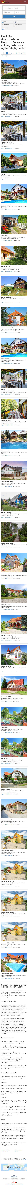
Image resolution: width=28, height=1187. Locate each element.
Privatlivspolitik (19, 1184)
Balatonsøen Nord (8, 209)
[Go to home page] (5, 2)
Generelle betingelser (10, 1184)
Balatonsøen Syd (8, 85)
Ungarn (2, 85)
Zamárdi (17, 1151)
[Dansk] (20, 2)
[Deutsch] (18, 2)
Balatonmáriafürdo (5, 1150)
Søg (14, 16)
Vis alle (24, 1159)
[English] (21, 2)
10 (5, 55)
